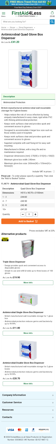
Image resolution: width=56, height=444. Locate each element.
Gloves (12, 27)
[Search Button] (52, 21)
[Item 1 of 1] (28, 69)
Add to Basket (26, 221)
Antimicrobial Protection (14, 102)
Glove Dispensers (26, 27)
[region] (28, 250)
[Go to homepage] (27, 14)
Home (3, 27)
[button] (28, 396)
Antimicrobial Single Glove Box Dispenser (23, 312)
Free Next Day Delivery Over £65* (28, 7)
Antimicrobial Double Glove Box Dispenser (23, 363)
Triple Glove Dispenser (14, 262)
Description (9, 96)
